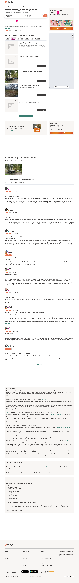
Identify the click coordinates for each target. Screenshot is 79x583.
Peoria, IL (60, 126)
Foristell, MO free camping (31, 507)
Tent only (13, 38)
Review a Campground (9, 553)
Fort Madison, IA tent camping (15, 496)
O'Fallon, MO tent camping (14, 490)
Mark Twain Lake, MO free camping (16, 506)
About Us (25, 558)
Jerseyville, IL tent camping (14, 492)
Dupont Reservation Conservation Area (14, 215)
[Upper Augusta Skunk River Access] (26, 90)
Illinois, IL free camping (13, 505)
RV (18, 38)
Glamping (27, 38)
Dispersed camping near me (47, 563)
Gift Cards (7, 558)
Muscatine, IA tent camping (14, 491)
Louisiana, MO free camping (47, 506)
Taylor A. (44, 399)
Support (24, 565)
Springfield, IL (61, 125)
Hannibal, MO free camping (31, 505)
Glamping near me (45, 560)
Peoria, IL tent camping (13, 487)
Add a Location (8, 556)
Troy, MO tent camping (13, 498)
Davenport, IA (61, 128)
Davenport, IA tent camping (14, 488)
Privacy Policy (31, 576)
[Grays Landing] (26, 105)
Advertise (25, 556)
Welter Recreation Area (11, 295)
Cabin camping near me (46, 558)
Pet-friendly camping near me (47, 565)
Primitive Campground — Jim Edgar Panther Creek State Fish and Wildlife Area (25, 193)
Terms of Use (38, 576)
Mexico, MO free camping (14, 507)
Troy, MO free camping (63, 506)
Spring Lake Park (9, 333)
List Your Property (64, 2)
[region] (61, 61)
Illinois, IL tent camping (13, 485)
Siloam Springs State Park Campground (15, 236)
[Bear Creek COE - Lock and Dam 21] (26, 61)
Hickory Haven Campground (12, 257)
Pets (32, 38)
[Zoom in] (72, 35)
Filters (8, 38)
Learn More (53, 17)
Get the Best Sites (53, 2)
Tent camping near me (45, 553)
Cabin (22, 38)
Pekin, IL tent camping (13, 495)
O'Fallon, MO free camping (64, 505)
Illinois (11, 6)
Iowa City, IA (61, 129)
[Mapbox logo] (51, 87)
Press (24, 560)
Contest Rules (25, 576)
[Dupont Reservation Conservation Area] (26, 76)
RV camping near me (45, 556)
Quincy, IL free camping (46, 505)
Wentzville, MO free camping (31, 506)
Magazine (7, 563)
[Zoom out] (72, 37)
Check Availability (41, 66)
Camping (7, 6)
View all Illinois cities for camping (14, 510)
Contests (7, 560)
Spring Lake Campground (57, 414)
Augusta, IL (15, 6)
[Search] (45, 15)
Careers (24, 563)
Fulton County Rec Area (11, 274)
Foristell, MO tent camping (14, 494)
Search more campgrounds (62, 86)
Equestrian (37, 38)
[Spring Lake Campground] (26, 47)
